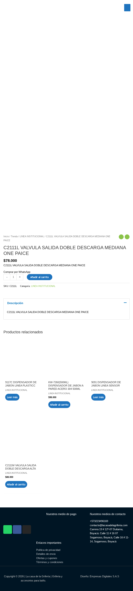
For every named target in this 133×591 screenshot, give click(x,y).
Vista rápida (23, 373)
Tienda (14, 236)
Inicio (6, 236)
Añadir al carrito (39, 277)
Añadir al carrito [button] (59, 404)
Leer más (12, 397)
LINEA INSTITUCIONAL (32, 236)
